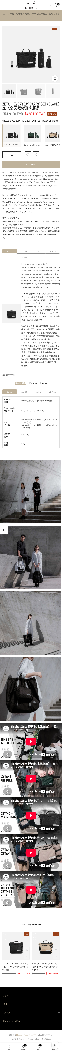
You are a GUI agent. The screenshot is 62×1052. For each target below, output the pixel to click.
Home (4, 14)
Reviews (43, 383)
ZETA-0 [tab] (9, 251)
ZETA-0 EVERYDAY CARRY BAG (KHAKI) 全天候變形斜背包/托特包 (45, 967)
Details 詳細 (20, 383)
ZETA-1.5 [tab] (52, 251)
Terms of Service (17, 1038)
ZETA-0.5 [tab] (24, 251)
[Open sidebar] (4, 530)
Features (33, 383)
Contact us (46, 1038)
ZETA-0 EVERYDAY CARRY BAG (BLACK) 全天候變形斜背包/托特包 (15, 967)
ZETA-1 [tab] (38, 251)
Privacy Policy (33, 1038)
